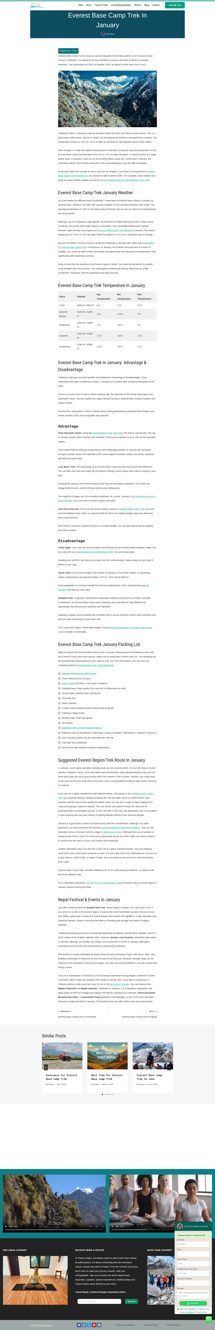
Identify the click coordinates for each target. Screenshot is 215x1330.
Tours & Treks (101, 5)
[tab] (102, 1094)
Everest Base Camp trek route (108, 433)
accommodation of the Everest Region (121, 827)
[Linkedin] (99, 1325)
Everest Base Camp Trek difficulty (115, 230)
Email (179, 1249)
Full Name (180, 1240)
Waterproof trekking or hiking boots (79, 673)
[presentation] (62, 1055)
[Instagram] (84, 1325)
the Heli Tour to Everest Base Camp (104, 883)
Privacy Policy (151, 1325)
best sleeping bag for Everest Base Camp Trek (95, 552)
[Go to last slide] (46, 1067)
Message (180, 1288)
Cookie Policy (173, 1325)
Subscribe (131, 1301)
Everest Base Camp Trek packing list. (95, 665)
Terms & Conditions (125, 1325)
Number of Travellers (184, 1279)
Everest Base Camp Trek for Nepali (139, 1014)
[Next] (169, 1067)
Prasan (111, 34)
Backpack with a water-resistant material (82, 728)
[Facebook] (79, 1325)
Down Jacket (68, 683)
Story (89, 5)
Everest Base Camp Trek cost (134, 509)
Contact (156, 5)
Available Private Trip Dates (187, 1269)
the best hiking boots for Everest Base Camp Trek (125, 180)
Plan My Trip (175, 5)
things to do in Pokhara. (118, 984)
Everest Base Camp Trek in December (77, 1014)
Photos (137, 5)
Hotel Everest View (112, 832)
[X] (89, 1325)
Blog (146, 5)
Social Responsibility (121, 5)
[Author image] (103, 34)
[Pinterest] (94, 1325)
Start (80, 5)
